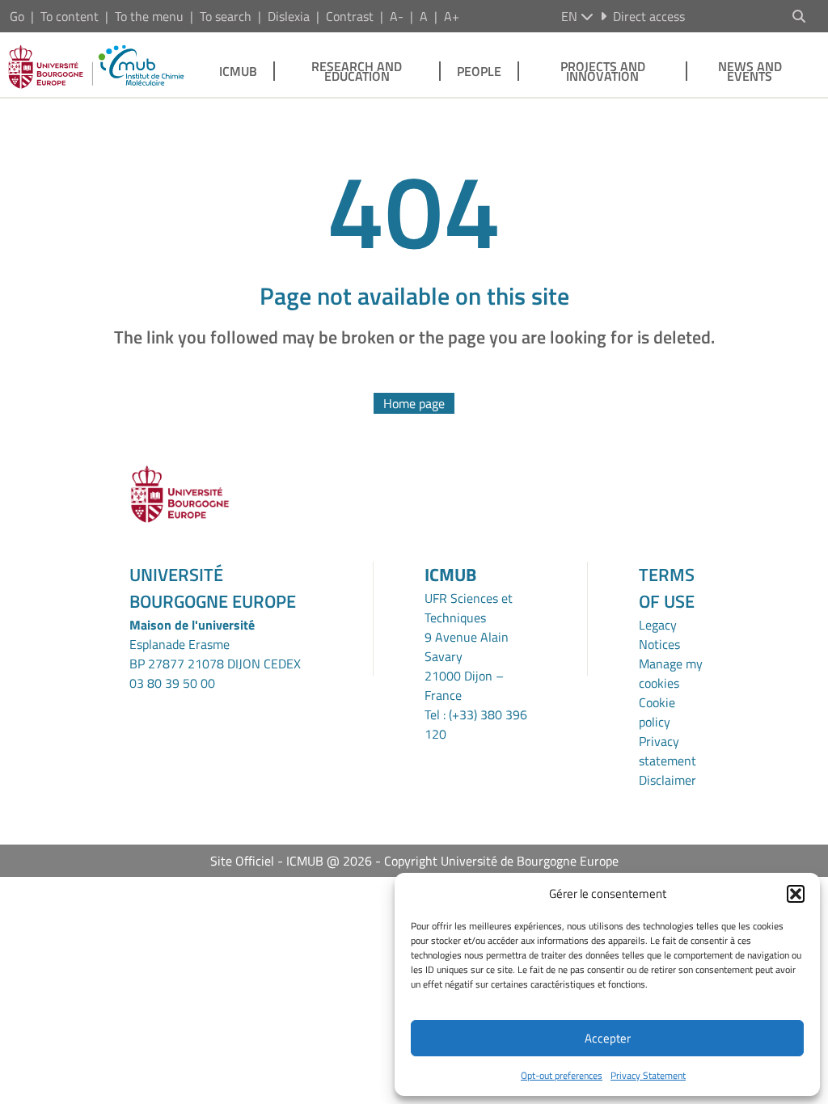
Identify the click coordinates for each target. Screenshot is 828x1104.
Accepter (608, 1038)
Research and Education (356, 71)
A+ (451, 16)
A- (396, 16)
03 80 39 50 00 (172, 683)
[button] (796, 894)
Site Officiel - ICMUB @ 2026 (291, 860)
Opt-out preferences (561, 1075)
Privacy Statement (648, 1075)
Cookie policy (657, 712)
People (479, 71)
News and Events (750, 71)
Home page (414, 403)
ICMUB (238, 71)
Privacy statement (667, 750)
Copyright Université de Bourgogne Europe (501, 860)
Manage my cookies (671, 673)
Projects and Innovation (602, 71)
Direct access (649, 16)
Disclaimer (667, 780)
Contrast (350, 16)
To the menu (149, 16)
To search (225, 16)
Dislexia (289, 16)
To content (69, 16)
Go (17, 16)
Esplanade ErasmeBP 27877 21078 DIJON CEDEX (215, 653)
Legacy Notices (659, 634)
